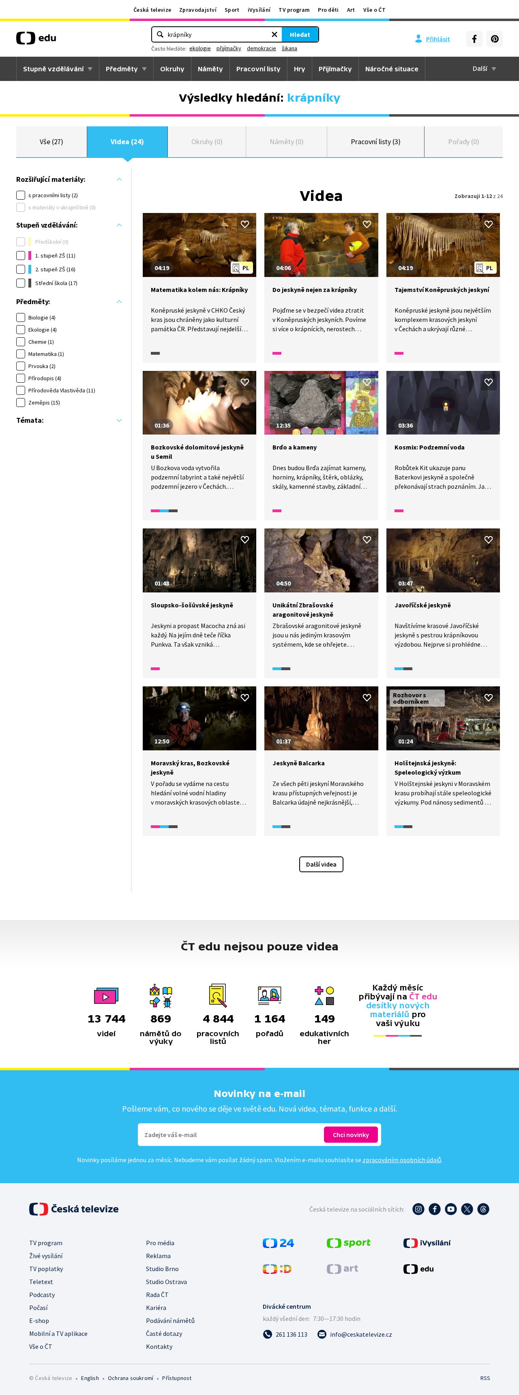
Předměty (122, 68)
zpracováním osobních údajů (401, 1160)
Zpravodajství (198, 9)
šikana (289, 48)
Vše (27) (51, 141)
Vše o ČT (374, 9)
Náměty (210, 68)
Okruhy (172, 68)
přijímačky (229, 48)
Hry (299, 68)
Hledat (300, 34)
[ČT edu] (36, 41)
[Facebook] (474, 39)
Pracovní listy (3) (376, 141)
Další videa (321, 864)
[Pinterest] (495, 39)
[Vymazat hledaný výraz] (274, 34)
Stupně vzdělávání (53, 68)
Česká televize (152, 9)
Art (351, 9)
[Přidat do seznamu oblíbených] (245, 224)
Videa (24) (127, 141)
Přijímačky (335, 68)
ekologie (200, 48)
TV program (294, 9)
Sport (232, 9)
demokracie (261, 48)
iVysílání (259, 9)
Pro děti (328, 9)
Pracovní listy (258, 68)
